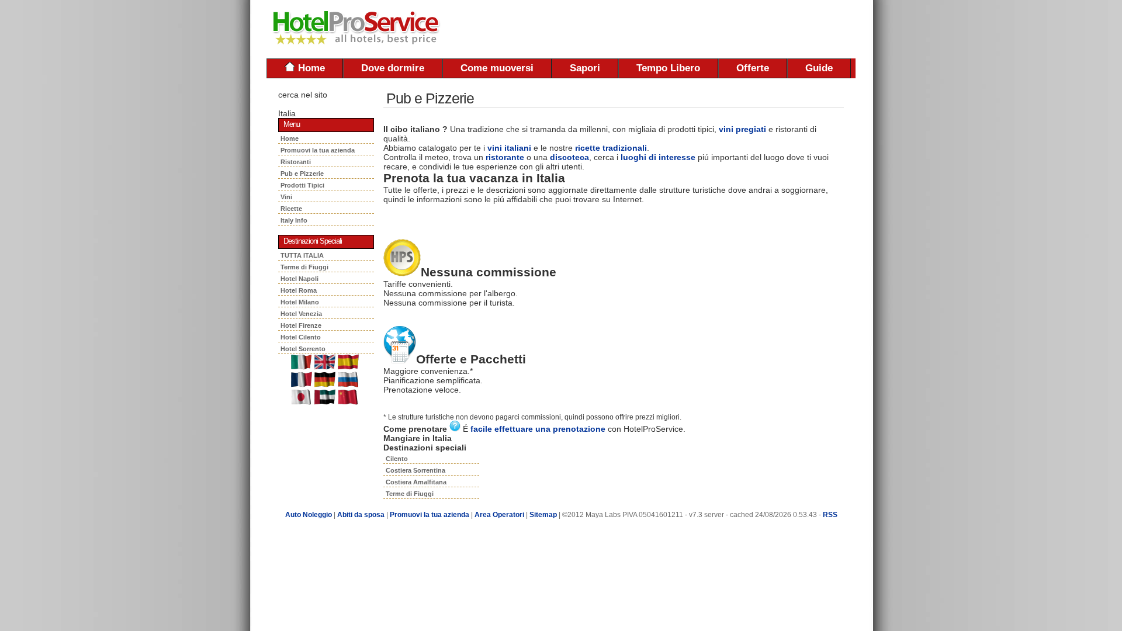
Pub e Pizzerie (303, 173)
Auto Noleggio (308, 515)
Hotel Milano (299, 302)
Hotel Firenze (300, 325)
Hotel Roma (298, 290)
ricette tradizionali (611, 147)
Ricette (292, 208)
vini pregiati (742, 129)
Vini (288, 196)
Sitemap (543, 515)
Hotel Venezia (301, 313)
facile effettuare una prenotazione (537, 429)
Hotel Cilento (300, 337)
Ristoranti (297, 161)
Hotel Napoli (299, 278)
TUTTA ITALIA (302, 255)
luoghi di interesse (658, 157)
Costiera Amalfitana (416, 482)
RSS (830, 515)
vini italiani (509, 147)
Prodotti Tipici (304, 185)
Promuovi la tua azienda (317, 150)
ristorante (505, 157)
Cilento (397, 458)
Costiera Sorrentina (415, 470)
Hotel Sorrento (302, 348)
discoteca (569, 157)
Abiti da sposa (361, 515)
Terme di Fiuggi (304, 267)
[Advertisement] (719, 29)
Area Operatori (500, 515)
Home (310, 68)
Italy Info (293, 220)
